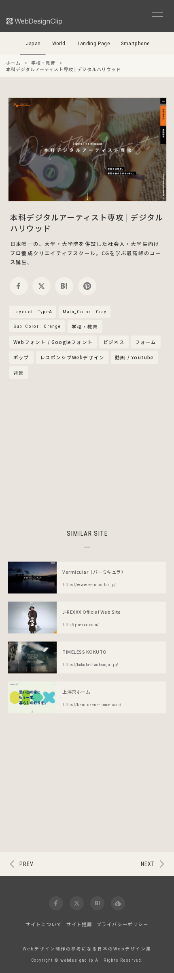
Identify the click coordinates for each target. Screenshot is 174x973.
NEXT (148, 864)
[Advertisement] (87, 453)
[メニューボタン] (157, 16)
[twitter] (41, 286)
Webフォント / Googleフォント (53, 342)
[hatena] (64, 286)
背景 (18, 372)
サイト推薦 (79, 924)
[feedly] (118, 903)
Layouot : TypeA (32, 312)
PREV (26, 864)
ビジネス (114, 342)
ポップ (21, 357)
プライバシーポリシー (123, 924)
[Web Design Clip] (34, 21)
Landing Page (94, 43)
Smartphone (135, 43)
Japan (33, 43)
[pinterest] (87, 286)
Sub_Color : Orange (37, 326)
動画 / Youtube (134, 357)
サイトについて (43, 924)
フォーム (146, 342)
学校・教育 (85, 327)
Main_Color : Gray (84, 312)
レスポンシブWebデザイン (72, 357)
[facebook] (19, 286)
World (59, 43)
